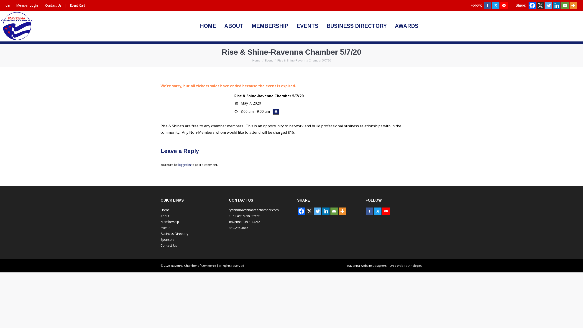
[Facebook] (532, 5)
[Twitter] (548, 5)
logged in (184, 165)
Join (7, 5)
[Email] (565, 5)
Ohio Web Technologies (406, 266)
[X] (540, 5)
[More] (573, 5)
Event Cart (77, 5)
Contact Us (53, 5)
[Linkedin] (556, 5)
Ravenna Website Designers (367, 266)
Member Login (27, 5)
